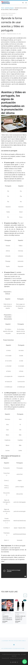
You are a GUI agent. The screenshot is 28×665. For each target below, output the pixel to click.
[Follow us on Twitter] (13, 662)
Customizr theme (22, 658)
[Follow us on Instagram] (17, 662)
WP (8, 658)
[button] (24, 661)
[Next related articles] (25, 595)
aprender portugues (9, 8)
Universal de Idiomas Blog (13, 654)
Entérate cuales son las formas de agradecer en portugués (20, 618)
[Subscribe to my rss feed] (10, 662)
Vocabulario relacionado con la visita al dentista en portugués (7, 618)
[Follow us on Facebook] (15, 662)
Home (2, 8)
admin (4, 33)
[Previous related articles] (21, 595)
